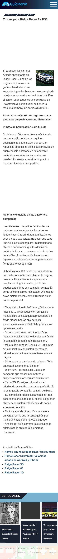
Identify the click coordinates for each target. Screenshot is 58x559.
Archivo (21, 553)
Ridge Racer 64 (14, 468)
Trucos (22, 15)
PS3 (31, 15)
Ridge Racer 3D (14, 464)
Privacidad (37, 553)
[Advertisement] (29, 45)
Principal (10, 15)
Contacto (53, 553)
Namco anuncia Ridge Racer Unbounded (30, 451)
